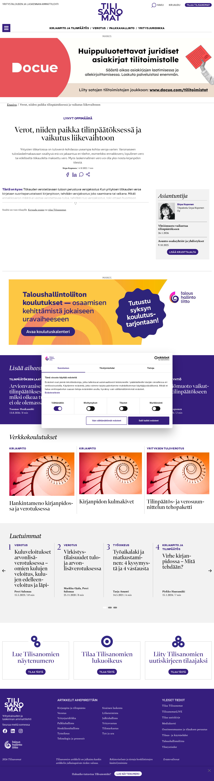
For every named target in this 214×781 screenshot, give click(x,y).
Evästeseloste (52, 392)
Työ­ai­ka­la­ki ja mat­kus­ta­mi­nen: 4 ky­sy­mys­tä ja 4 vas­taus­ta (131, 560)
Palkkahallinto (122, 28)
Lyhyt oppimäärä (77, 118)
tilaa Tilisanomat (57, 210)
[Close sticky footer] (209, 771)
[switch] (90, 408)
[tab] (105, 607)
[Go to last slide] (4, 570)
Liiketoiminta (110, 713)
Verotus (99, 28)
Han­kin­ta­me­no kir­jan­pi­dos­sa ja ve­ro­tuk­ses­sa (41, 506)
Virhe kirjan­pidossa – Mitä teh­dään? (178, 561)
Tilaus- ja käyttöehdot (175, 735)
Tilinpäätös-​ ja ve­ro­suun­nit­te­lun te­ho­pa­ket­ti (175, 504)
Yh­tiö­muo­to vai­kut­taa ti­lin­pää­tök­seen (186, 389)
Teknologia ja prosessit (71, 738)
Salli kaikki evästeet (149, 420)
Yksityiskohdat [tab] (107, 368)
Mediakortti (169, 723)
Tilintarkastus (110, 728)
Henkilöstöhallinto (68, 728)
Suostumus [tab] (63, 368)
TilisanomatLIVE (172, 711)
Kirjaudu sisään (36, 210)
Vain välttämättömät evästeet (106, 420)
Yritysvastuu (109, 723)
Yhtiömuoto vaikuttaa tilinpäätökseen (173, 227)
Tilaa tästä (35, 672)
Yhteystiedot (169, 747)
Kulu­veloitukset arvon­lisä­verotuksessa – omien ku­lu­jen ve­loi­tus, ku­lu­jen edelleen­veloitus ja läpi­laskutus (32, 571)
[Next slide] (210, 570)
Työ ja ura (108, 733)
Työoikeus (63, 733)
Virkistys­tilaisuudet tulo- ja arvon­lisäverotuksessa (82, 560)
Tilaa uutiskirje (171, 717)
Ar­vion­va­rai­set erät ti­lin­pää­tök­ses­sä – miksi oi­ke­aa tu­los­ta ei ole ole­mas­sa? (32, 394)
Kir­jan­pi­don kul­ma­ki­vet (106, 501)
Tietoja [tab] (150, 368)
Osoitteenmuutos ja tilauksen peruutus (184, 729)
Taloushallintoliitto (173, 741)
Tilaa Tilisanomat (198, 5)
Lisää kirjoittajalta (182, 252)
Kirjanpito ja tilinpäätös (69, 28)
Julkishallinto (110, 718)
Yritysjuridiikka (151, 28)
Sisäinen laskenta (112, 708)
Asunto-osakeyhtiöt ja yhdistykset (181, 241)
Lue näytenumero (128, 773)
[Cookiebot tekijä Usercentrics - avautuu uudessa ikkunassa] (156, 358)
